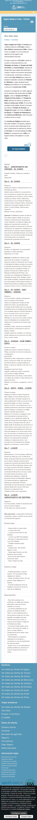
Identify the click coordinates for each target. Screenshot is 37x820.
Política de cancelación (8, 774)
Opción (6, 26)
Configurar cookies (19, 813)
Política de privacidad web (9, 763)
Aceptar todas (26, 816)
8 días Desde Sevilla (9, 29)
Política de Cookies (23, 809)
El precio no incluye (10, 567)
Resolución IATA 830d (8, 776)
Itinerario (7, 164)
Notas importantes (9, 595)
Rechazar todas (11, 816)
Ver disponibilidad (18, 149)
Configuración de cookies (9, 761)
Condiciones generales (8, 770)
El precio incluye (9, 523)
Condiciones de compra (8, 772)
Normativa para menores (8, 757)
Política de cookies (7, 759)
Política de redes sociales (9, 766)
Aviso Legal (4, 768)
